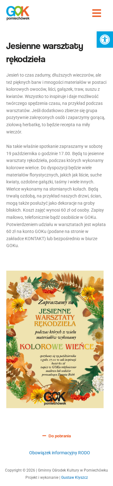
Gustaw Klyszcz (74, 477)
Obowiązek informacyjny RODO (59, 452)
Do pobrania (60, 435)
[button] (105, 39)
